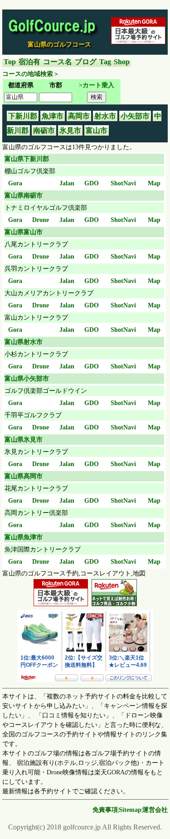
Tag (105, 62)
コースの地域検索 (27, 74)
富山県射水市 (24, 342)
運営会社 (155, 809)
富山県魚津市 (24, 537)
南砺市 (44, 130)
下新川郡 (22, 116)
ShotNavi (123, 183)
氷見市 (70, 130)
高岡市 (79, 116)
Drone (40, 220)
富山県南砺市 (24, 195)
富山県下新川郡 (27, 159)
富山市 (96, 130)
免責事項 (105, 809)
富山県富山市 (24, 232)
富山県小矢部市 (27, 378)
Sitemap (130, 809)
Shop (122, 62)
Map (154, 183)
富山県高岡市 (24, 476)
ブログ (86, 62)
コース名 (57, 62)
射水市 (105, 116)
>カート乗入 (96, 85)
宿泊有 (29, 62)
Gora (15, 183)
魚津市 (52, 116)
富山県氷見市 (24, 439)
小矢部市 (135, 116)
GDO (91, 183)
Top (10, 62)
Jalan (66, 183)
